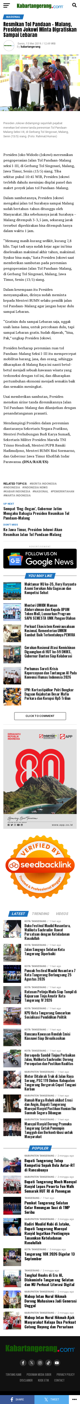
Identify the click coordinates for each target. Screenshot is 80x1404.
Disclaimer (26, 1380)
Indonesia (12, 487)
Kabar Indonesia (17, 491)
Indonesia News (36, 487)
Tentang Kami (13, 1374)
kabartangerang (30, 46)
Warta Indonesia (18, 495)
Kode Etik (43, 1380)
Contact (59, 1380)
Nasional (41, 491)
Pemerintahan (63, 491)
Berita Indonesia (44, 483)
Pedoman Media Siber (39, 1374)
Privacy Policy (65, 1374)
